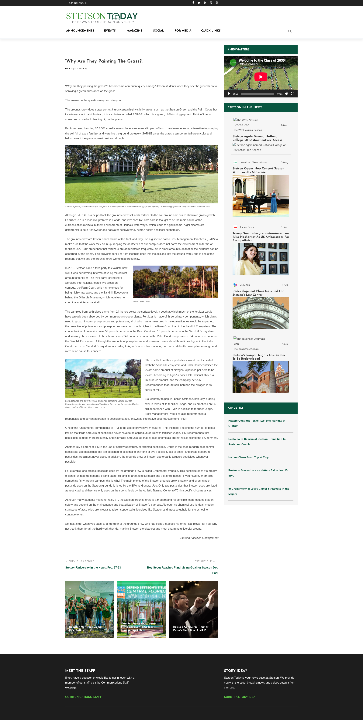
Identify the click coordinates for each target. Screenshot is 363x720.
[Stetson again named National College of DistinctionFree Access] (261, 134)
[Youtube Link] (217, 2)
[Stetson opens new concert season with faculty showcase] (261, 187)
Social (158, 30)
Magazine (134, 30)
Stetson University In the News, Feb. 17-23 (93, 567)
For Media (182, 30)
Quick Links (211, 30)
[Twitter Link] (199, 2)
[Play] (229, 94)
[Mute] (287, 94)
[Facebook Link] (193, 2)
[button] (295, 32)
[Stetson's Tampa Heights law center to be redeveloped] (261, 364)
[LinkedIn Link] (211, 2)
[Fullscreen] (293, 94)
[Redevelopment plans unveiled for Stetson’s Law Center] (261, 305)
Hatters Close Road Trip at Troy (248, 457)
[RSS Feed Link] (205, 2)
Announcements (79, 30)
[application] (261, 76)
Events (110, 30)
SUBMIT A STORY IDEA (239, 696)
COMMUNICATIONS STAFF (83, 696)
